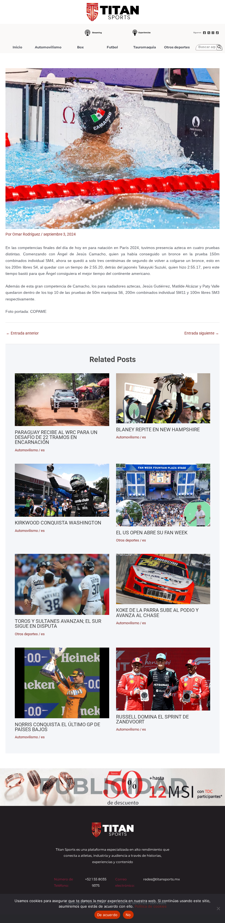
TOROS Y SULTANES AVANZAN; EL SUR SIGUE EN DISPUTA (58, 623)
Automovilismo (48, 47)
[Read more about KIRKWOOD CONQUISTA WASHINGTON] (62, 490)
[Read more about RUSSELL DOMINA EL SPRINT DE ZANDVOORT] (163, 679)
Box (80, 47)
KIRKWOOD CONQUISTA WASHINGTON (58, 523)
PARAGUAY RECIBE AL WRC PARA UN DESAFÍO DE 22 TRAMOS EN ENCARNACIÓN (56, 437)
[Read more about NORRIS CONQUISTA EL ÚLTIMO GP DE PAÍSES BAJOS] (62, 683)
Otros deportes (177, 47)
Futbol (112, 47)
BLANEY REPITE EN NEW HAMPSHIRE (158, 429)
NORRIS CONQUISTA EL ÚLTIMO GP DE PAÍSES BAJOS (57, 727)
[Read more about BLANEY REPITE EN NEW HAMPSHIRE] (163, 398)
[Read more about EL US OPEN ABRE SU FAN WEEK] (163, 495)
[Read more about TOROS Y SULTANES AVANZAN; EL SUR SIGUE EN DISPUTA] (62, 584)
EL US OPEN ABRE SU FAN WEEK (151, 532)
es (43, 450)
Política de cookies (151, 906)
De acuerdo (107, 915)
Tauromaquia (144, 47)
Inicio (17, 47)
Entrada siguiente (201, 333)
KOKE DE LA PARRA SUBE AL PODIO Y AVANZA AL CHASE (157, 612)
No (128, 915)
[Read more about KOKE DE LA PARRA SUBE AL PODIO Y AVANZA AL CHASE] (163, 579)
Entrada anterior (22, 333)
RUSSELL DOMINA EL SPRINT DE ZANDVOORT (152, 719)
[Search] (219, 47)
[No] (218, 908)
